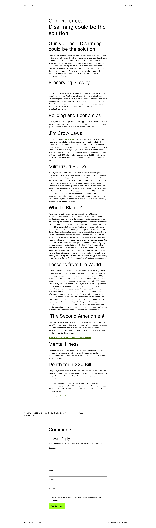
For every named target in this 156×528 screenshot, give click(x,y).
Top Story (60, 413)
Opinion (47, 413)
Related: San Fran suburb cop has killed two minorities (70, 338)
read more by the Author (58, 396)
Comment (53, 448)
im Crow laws (70, 139)
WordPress (128, 522)
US (66, 413)
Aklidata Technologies (32, 5)
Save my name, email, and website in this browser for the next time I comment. (77, 499)
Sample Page (127, 5)
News (42, 413)
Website (52, 489)
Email (51, 479)
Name (51, 470)
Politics (53, 413)
